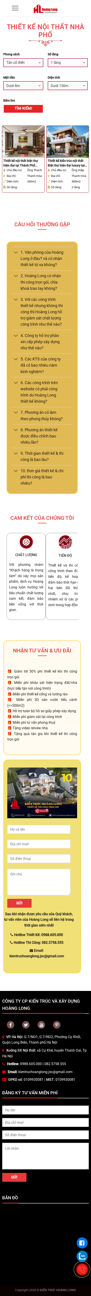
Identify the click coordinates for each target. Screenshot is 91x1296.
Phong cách (11, 54)
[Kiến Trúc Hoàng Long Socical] (41, 1025)
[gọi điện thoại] (82, 1269)
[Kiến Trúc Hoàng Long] (45, 8)
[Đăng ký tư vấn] (82, 1242)
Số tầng (53, 54)
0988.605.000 (31, 1064)
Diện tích (54, 77)
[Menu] (15, 8)
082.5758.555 (55, 1064)
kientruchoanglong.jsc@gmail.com (45, 1072)
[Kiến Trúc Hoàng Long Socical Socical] (10, 1025)
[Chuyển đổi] (16, 252)
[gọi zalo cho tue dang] (82, 1256)
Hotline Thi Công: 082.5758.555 (38, 942)
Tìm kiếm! (23, 108)
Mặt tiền (9, 77)
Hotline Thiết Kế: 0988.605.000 (38, 935)
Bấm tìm (9, 101)
